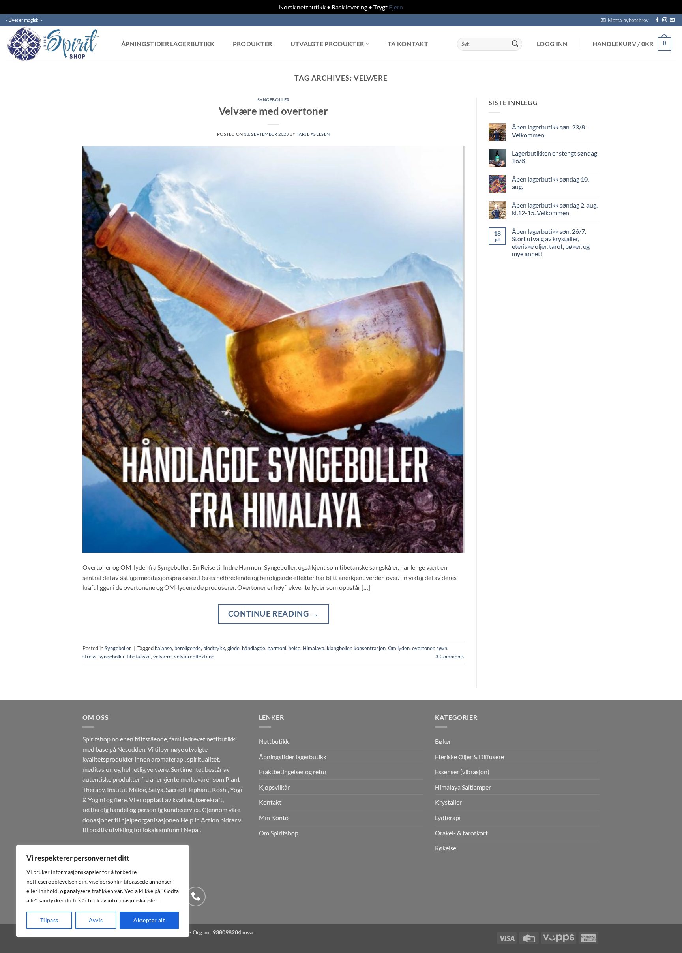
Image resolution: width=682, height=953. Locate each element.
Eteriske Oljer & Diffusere (469, 756)
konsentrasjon (370, 648)
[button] (625, 20)
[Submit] (515, 44)
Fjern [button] (396, 7)
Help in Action (199, 820)
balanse (163, 648)
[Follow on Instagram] (664, 20)
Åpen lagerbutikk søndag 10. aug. (550, 182)
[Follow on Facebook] (657, 20)
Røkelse (445, 848)
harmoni (277, 648)
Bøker (443, 741)
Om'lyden (399, 648)
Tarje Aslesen (313, 134)
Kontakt (270, 802)
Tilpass (49, 920)
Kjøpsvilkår (274, 787)
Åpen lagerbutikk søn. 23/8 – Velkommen (551, 130)
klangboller (339, 648)
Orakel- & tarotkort (461, 833)
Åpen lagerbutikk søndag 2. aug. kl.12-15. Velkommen (555, 208)
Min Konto (274, 817)
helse (294, 648)
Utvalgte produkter (327, 44)
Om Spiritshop (278, 833)
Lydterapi (448, 817)
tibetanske (139, 656)
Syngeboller (273, 99)
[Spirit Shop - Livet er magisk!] (55, 44)
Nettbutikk (274, 741)
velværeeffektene (194, 656)
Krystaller (448, 802)
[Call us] (196, 896)
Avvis (96, 920)
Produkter (252, 44)
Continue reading (273, 613)
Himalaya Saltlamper (463, 787)
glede (233, 648)
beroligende (187, 648)
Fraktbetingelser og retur (293, 771)
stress (89, 656)
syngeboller (111, 656)
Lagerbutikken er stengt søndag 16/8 (554, 156)
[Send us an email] (672, 20)
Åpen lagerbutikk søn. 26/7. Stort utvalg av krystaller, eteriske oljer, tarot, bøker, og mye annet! (551, 242)
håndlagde (253, 648)
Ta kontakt (408, 44)
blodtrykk (214, 648)
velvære (162, 656)
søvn (442, 648)
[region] (102, 891)
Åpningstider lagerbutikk (168, 44)
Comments (450, 656)
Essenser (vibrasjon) (462, 771)
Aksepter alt (149, 920)
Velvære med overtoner (273, 111)
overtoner (423, 648)
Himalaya (313, 648)
